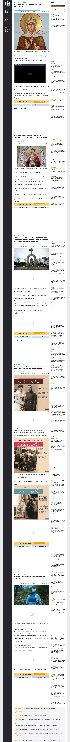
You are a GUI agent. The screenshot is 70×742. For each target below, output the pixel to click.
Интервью (6, 31)
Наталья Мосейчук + (36, 708)
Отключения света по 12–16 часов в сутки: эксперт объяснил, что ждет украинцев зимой (58, 110)
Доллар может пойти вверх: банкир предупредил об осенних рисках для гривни (58, 168)
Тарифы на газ (37, 716)
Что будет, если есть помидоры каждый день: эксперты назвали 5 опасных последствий (58, 155)
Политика (6, 11)
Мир (5, 13)
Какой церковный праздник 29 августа (34, 735)
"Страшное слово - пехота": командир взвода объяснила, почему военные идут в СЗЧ (57, 667)
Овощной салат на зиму (56, 740)
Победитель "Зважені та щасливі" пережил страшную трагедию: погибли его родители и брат (58, 686)
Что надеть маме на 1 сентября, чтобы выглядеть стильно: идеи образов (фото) (57, 304)
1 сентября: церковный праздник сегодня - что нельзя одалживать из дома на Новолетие (58, 62)
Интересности (7, 26)
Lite (16, 737)
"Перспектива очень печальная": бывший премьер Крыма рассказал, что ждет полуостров (57, 468)
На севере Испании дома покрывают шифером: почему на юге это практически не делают (58, 174)
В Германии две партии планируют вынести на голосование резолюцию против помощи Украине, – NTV (58, 613)
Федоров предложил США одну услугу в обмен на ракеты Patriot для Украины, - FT (57, 478)
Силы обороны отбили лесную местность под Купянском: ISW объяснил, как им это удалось (58, 565)
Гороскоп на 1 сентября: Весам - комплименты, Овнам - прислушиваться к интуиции (58, 81)
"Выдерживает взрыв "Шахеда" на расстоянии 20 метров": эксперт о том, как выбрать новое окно (58, 158)
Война (5, 9)
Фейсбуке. (43, 627)
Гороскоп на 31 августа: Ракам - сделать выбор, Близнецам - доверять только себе (57, 582)
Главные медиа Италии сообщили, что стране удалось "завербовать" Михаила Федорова (58, 23)
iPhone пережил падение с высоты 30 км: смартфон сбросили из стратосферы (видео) (58, 281)
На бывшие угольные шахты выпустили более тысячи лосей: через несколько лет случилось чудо (57, 534)
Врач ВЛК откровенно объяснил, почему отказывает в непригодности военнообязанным (57, 499)
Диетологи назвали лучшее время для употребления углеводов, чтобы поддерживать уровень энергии (57, 193)
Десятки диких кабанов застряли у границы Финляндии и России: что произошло (58, 12)
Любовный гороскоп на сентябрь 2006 (35, 726)
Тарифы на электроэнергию (42, 715)
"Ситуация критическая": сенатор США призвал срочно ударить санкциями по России (58, 661)
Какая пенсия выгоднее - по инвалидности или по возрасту (25, 716)
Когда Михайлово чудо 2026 (43, 733)
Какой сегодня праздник (19, 733)
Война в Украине (18, 708)
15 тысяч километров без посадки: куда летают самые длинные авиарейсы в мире (58, 599)
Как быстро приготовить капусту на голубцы (52, 729)
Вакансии (6, 36)
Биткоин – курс (60, 716)
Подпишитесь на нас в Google (28, 11)
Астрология (43, 737)
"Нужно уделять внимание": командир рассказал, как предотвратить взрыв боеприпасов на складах (57, 638)
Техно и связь (7, 19)
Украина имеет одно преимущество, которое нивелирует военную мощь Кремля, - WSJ (57, 586)
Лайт (5, 20)
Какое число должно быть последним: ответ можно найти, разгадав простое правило (58, 569)
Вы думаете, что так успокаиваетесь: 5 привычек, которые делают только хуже (57, 277)
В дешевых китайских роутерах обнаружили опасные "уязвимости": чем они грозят (57, 682)
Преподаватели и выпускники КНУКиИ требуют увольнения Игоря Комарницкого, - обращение (57, 322)
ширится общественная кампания (39, 288)
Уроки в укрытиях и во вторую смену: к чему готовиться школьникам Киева (57, 285)
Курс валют (35, 715)
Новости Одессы (50, 711)
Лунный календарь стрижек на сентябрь (52, 723)
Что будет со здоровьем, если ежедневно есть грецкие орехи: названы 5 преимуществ (58, 606)
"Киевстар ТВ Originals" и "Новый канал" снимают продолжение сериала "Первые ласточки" (57, 330)
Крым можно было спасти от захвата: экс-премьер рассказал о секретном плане (57, 503)
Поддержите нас (58, 5)
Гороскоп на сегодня (41, 723)
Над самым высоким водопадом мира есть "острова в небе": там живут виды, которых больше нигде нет (57, 555)
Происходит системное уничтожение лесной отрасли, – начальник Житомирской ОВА (58, 96)
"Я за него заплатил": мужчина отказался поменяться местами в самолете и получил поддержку (58, 603)
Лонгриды (6, 33)
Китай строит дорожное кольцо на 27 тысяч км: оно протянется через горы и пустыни (58, 263)
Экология (6, 14)
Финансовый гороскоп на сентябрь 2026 (21, 726)
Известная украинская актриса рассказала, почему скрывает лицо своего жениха (58, 274)
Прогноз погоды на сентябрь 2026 (34, 719)
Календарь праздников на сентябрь (21, 735)
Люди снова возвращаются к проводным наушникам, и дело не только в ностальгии (58, 384)
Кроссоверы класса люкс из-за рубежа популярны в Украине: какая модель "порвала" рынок (57, 406)
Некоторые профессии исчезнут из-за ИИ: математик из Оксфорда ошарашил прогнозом (58, 446)
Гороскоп (17, 723)
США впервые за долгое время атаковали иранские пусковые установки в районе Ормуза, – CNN (58, 354)
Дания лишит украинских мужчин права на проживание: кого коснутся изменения (58, 496)
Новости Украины (18, 711)
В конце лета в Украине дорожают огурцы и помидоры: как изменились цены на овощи (58, 377)
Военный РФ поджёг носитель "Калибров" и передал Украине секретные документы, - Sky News (58, 381)
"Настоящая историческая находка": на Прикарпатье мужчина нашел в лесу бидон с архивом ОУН (58, 651)
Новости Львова (25, 711)
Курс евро (30, 715)
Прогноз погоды (18, 719)
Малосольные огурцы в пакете (47, 740)
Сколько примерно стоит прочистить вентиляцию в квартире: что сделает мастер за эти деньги (58, 113)
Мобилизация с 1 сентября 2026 (27, 708)
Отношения (23, 737)
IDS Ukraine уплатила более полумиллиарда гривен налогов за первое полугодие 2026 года (58, 424)
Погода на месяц (25, 719)
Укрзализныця (55, 716)
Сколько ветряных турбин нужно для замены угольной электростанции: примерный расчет (57, 270)
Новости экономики (19, 715)
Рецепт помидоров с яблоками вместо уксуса (33, 740)
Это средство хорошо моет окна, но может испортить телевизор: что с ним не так (58, 699)
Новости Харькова (43, 712)
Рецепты (18, 737)
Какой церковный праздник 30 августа (31, 733)
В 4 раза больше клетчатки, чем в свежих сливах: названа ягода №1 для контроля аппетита (57, 693)
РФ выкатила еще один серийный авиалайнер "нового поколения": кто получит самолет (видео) (57, 76)
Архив (6, 35)
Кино (35, 737)
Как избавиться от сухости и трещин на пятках (27, 729)
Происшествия (7, 22)
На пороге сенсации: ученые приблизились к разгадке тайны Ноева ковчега (57, 19)
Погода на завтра (58, 719)
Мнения (6, 32)
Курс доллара (26, 715)
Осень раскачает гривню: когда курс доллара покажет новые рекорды (57, 347)
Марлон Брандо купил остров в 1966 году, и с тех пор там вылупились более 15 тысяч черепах (58, 242)
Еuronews (21, 293)
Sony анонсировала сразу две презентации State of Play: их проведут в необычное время (57, 15)
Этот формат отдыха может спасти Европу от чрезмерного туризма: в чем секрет (58, 388)
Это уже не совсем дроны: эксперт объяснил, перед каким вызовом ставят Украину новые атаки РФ (58, 531)
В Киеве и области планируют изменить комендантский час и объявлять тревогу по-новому (58, 655)
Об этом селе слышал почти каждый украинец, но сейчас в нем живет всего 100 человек (58, 415)
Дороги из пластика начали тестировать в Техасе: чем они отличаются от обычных (58, 197)
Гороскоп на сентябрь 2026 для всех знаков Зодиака (28, 723)
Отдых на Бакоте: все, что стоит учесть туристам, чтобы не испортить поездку (57, 140)
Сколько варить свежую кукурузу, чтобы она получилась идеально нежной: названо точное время (58, 93)
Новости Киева (31, 711)
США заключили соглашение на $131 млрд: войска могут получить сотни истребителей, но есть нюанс (58, 181)
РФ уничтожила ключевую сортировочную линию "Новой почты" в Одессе (57, 339)
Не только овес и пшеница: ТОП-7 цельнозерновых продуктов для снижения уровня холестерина (58, 481)
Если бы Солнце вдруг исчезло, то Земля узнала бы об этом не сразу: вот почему (58, 521)
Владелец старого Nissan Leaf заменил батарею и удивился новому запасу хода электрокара (57, 642)
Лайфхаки (17, 729)
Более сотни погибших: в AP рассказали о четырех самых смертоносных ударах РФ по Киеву (57, 295)
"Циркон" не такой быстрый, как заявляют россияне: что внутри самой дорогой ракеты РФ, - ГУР (57, 434)
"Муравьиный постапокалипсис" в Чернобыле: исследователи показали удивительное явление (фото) (57, 510)
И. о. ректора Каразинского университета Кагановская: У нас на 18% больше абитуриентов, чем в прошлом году (58, 427)
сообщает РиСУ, (20, 627)
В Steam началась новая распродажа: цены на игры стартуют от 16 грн (58, 350)
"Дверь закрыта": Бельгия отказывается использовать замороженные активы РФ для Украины (57, 450)
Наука (6, 18)
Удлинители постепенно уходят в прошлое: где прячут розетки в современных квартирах (57, 373)
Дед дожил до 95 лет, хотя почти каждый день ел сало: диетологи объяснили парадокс (58, 288)
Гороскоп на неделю (38, 725)
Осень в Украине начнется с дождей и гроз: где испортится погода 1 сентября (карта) (58, 106)
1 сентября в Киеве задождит (58, 78)
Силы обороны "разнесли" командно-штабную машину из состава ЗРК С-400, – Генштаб (57, 326)
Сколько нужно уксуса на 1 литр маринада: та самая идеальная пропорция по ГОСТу (58, 561)
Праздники (49, 737)
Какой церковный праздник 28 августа (55, 733)
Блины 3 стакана (22, 740)
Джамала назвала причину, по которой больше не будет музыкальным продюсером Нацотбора (57, 343)
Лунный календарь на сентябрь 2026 (28, 725)
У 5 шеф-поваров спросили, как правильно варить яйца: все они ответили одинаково (58, 489)
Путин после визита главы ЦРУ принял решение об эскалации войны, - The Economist (57, 525)
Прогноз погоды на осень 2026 (49, 719)
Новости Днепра (36, 712)
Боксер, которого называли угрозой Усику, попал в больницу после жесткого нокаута (58, 645)
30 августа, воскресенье (57, 648)
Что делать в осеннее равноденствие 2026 (50, 725)
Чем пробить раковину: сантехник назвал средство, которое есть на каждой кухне (58, 257)
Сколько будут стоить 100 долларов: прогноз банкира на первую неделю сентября (58, 596)
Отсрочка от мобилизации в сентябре (40, 711)
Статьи (6, 30)
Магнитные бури (55, 737)
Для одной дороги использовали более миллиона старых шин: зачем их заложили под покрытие (57, 184)
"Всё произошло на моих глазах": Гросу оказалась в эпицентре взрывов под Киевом (58, 201)
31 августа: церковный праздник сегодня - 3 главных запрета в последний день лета (58, 592)
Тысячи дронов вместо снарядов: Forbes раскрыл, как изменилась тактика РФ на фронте (58, 679)
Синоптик (42, 719)
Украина (6, 10)
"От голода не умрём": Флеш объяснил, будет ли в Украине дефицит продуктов (57, 579)
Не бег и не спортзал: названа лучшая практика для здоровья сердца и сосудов (58, 267)
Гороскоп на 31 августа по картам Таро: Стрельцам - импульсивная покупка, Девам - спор (58, 575)
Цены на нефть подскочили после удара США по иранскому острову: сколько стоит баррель (58, 492)
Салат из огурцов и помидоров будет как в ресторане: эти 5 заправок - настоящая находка (58, 298)
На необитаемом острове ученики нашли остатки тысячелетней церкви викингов (57, 144)
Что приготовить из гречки (40, 729)
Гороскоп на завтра (18, 725)
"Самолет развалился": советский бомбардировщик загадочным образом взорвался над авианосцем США (57, 366)
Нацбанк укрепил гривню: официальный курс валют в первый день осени (57, 148)
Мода (46, 737)
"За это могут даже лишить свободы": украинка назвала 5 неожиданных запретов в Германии (57, 66)
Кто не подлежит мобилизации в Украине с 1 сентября (24, 712)
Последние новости (57, 9)
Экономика (6, 12)
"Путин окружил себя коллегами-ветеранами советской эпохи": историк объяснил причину (57, 675)
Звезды (26, 737)
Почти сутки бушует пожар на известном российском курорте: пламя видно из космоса (57, 437)
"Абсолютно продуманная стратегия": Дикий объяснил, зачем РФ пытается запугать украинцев (57, 103)
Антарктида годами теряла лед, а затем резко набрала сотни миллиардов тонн (57, 471)
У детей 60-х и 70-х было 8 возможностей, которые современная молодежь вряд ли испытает (57, 336)
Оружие (6, 21)
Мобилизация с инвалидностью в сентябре (48, 708)
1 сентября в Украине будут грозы (59, 171)
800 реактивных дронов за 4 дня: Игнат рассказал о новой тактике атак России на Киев (57, 122)
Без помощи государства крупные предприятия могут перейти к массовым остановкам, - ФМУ (58, 246)
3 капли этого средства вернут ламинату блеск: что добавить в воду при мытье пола (58, 72)
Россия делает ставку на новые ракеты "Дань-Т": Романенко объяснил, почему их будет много (57, 177)
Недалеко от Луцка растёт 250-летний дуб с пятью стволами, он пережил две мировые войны (58, 151)
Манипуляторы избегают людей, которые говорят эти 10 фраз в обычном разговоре (57, 690)
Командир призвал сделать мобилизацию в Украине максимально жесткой (57, 507)
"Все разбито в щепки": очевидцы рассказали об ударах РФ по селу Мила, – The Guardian (58, 165)
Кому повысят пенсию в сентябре (46, 716)
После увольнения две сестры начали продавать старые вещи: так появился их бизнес (57, 370)
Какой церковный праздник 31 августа (47, 735)
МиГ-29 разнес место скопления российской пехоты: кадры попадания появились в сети (57, 485)
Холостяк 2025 (31, 737)
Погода (6, 27)
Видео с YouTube (7, 29)
